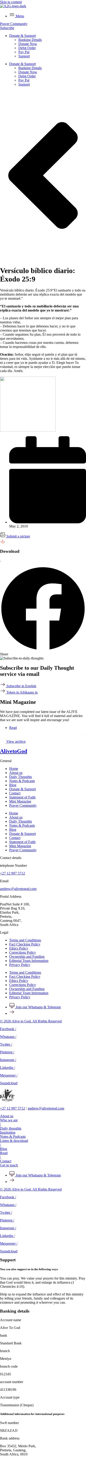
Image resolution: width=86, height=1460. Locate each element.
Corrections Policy (22, 952)
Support (24, 56)
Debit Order (27, 48)
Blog (12, 785)
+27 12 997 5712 (12, 873)
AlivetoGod (13, 751)
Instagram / (8, 1060)
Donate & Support (22, 36)
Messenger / (8, 1075)
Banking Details (30, 40)
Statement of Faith (22, 797)
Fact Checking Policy (24, 944)
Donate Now (27, 44)
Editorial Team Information (28, 961)
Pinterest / (7, 1052)
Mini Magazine (20, 801)
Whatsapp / (8, 1037)
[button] (43, 611)
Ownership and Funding (26, 956)
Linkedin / (7, 1068)
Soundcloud (8, 1083)
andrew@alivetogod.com (18, 889)
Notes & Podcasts (22, 781)
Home (13, 769)
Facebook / (8, 1029)
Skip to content (11, 2)
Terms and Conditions (25, 940)
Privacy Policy (19, 965)
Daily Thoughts (20, 777)
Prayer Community (23, 805)
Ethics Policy (18, 948)
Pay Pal (23, 52)
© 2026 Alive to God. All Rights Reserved (31, 1021)
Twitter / (6, 1044)
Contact (14, 793)
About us (15, 773)
